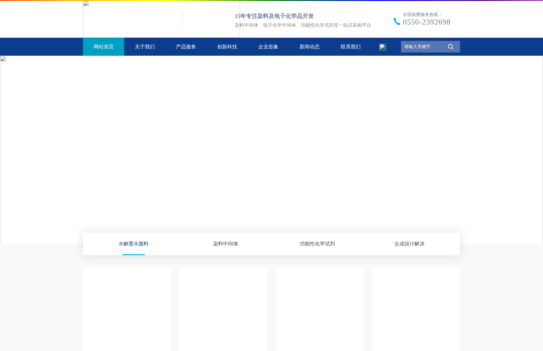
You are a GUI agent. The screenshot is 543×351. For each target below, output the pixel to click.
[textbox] (422, 46)
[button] (530, 148)
